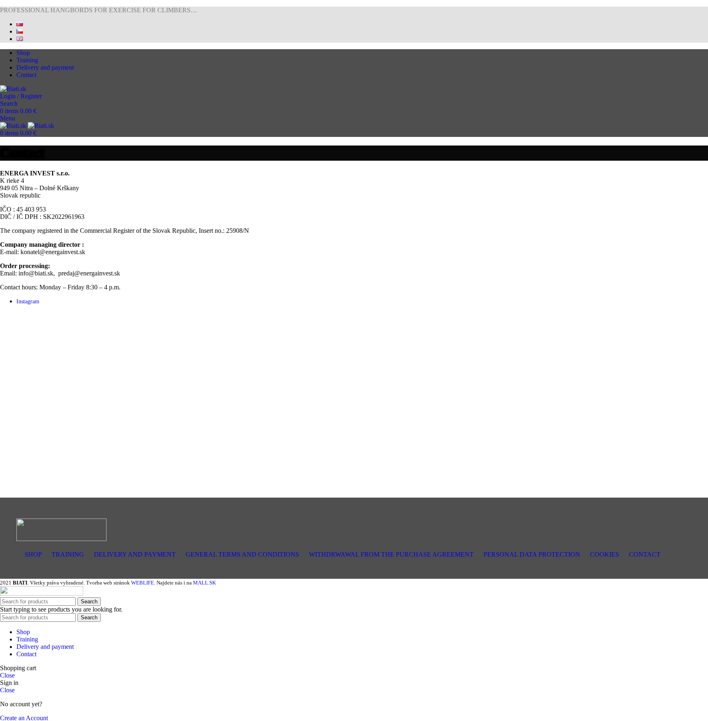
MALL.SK (204, 583)
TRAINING (68, 554)
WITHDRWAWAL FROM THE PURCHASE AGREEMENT (391, 554)
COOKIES (604, 554)
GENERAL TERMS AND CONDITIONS (242, 554)
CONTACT (644, 554)
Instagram (27, 301)
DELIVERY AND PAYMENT (135, 554)
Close (7, 675)
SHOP (33, 554)
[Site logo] (13, 88)
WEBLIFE (142, 583)
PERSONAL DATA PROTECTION (531, 554)
